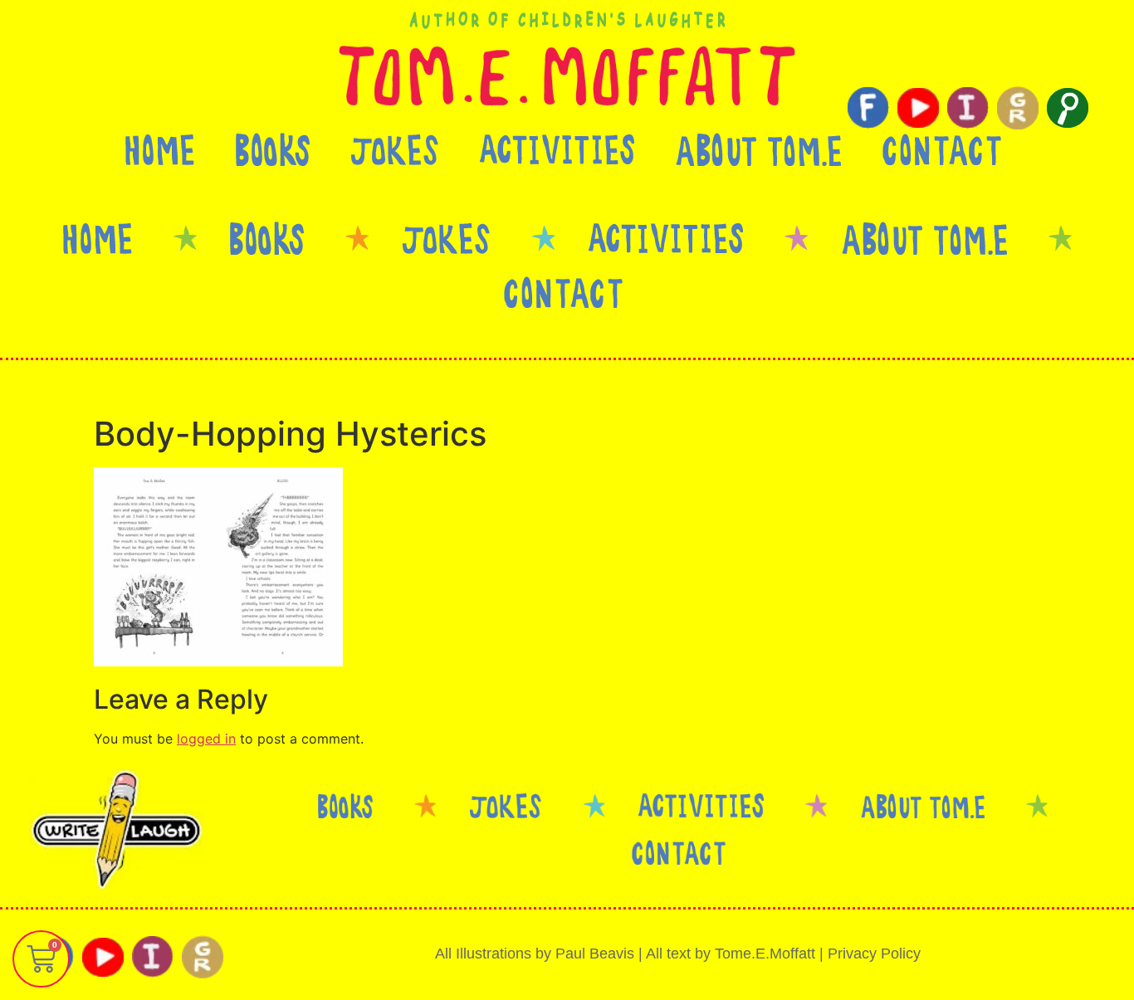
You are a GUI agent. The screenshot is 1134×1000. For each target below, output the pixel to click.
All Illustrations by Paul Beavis (534, 953)
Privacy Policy (874, 953)
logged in (206, 738)
